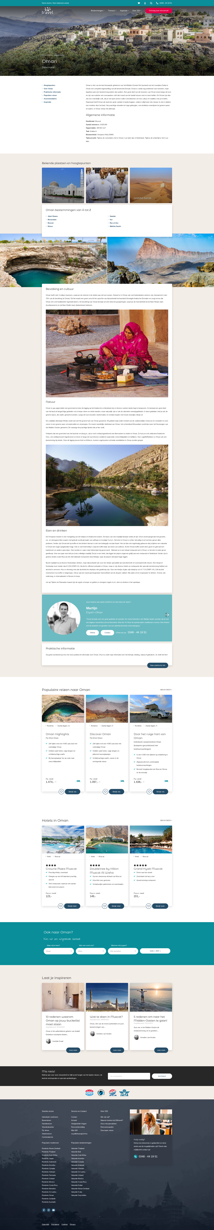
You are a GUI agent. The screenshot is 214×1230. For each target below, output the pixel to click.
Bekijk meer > (166, 690)
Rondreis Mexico (48, 1182)
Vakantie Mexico (77, 1178)
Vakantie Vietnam (77, 1168)
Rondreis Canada (48, 1168)
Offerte (92, 633)
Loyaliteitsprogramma (79, 1134)
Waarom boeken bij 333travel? (112, 1120)
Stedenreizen (47, 1134)
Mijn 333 (74, 1130)
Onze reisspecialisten (109, 1124)
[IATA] (124, 1092)
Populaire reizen (50, 95)
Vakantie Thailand (77, 1148)
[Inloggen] (145, 3)
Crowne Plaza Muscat (61, 868)
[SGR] (113, 1092)
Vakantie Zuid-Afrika (78, 1155)
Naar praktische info (157, 665)
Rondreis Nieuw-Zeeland (51, 1148)
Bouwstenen (46, 1120)
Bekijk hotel (72, 906)
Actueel (74, 1120)
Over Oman (48, 89)
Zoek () (155, 951)
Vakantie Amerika (77, 1158)
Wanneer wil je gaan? (119, 945)
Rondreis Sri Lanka (49, 1192)
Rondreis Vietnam (48, 1172)
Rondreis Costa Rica (49, 1185)
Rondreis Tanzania (49, 1175)
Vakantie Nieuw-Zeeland (80, 1189)
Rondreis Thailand (48, 1152)
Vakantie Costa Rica (78, 1182)
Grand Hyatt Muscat (148, 868)
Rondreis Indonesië (49, 1162)
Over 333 (136, 11)
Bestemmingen (97, 11)
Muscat (51, 223)
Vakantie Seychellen (78, 1195)
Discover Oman (100, 734)
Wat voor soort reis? (86, 945)
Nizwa (50, 226)
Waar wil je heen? (53, 945)
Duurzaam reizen (107, 1130)
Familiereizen (47, 1124)
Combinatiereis (47, 1137)
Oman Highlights (57, 734)
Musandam (52, 220)
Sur (111, 220)
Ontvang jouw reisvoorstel (158, 10)
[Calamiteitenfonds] (101, 1092)
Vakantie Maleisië (77, 1165)
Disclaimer (55, 1224)
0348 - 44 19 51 (137, 632)
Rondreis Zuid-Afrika (49, 1155)
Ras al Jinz (114, 223)
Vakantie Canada (77, 1162)
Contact (107, 633)
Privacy (73, 1224)
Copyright (45, 1224)
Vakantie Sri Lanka (78, 1172)
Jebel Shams (53, 216)
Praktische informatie (52, 92)
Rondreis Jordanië (49, 1199)
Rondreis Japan (48, 1158)
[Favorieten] (139, 3)
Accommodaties (50, 99)
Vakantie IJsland (77, 1175)
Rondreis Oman (48, 1195)
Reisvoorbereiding (78, 1127)
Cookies (65, 1224)
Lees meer (73, 1050)
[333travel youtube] (53, 1210)
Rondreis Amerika (48, 1165)
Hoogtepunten (49, 85)
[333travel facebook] (44, 1210)
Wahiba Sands (115, 226)
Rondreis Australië (49, 1202)
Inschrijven (162, 1076)
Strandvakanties (48, 1127)
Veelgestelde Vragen (78, 1124)
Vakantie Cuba (76, 1192)
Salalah (113, 216)
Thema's (111, 11)
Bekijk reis (72, 792)
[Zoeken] (151, 3)
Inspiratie (124, 11)
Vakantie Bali (76, 1152)
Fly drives (45, 1130)
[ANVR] (90, 1092)
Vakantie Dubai (76, 1185)
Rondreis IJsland (48, 1178)
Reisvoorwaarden (107, 1127)
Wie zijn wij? (105, 1117)
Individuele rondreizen (50, 1117)
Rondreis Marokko (49, 1189)
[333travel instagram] (49, 1210)
